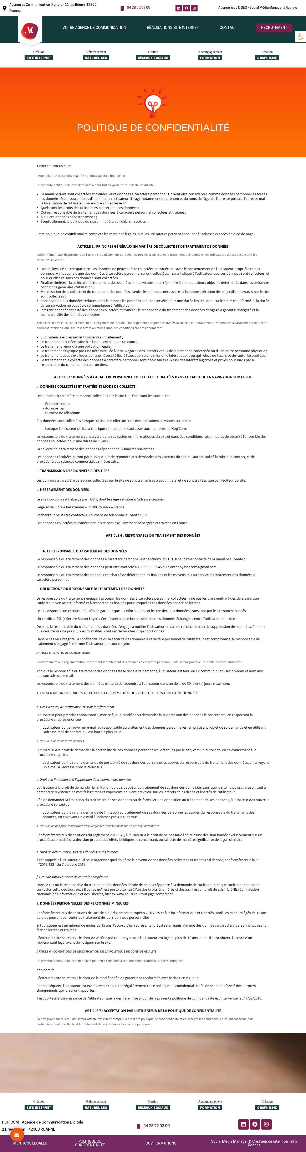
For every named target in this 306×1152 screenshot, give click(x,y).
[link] (300, 36)
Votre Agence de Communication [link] (94, 28)
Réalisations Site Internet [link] (173, 28)
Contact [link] (228, 28)
